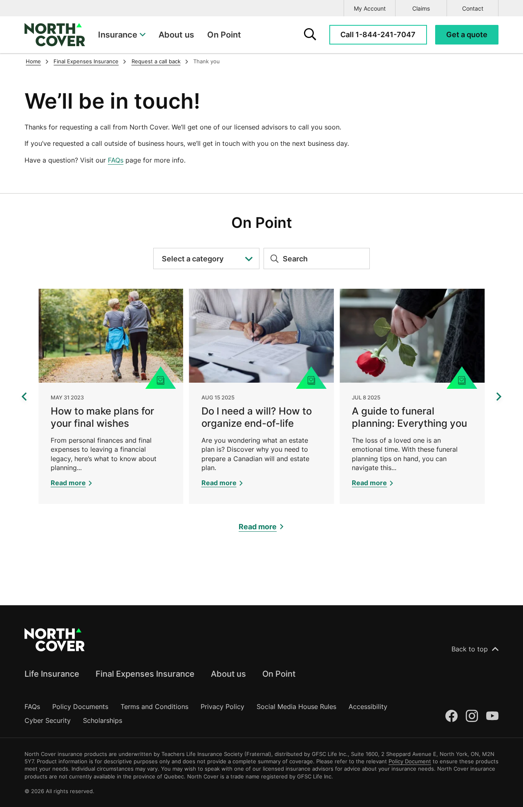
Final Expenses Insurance (145, 674)
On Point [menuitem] (224, 35)
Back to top (469, 649)
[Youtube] (492, 716)
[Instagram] (472, 716)
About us (228, 674)
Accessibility (368, 706)
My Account (370, 8)
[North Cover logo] (55, 34)
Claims (421, 8)
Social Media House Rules (296, 706)
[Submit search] (271, 258)
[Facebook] (451, 716)
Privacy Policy (222, 706)
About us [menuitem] (176, 35)
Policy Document (410, 761)
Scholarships (102, 720)
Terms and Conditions (154, 706)
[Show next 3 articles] (498, 396)
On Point (278, 674)
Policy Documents (80, 706)
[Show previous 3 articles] (24, 396)
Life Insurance (52, 674)
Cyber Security (48, 720)
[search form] (310, 35)
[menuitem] (122, 34)
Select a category (193, 258)
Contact (472, 8)
